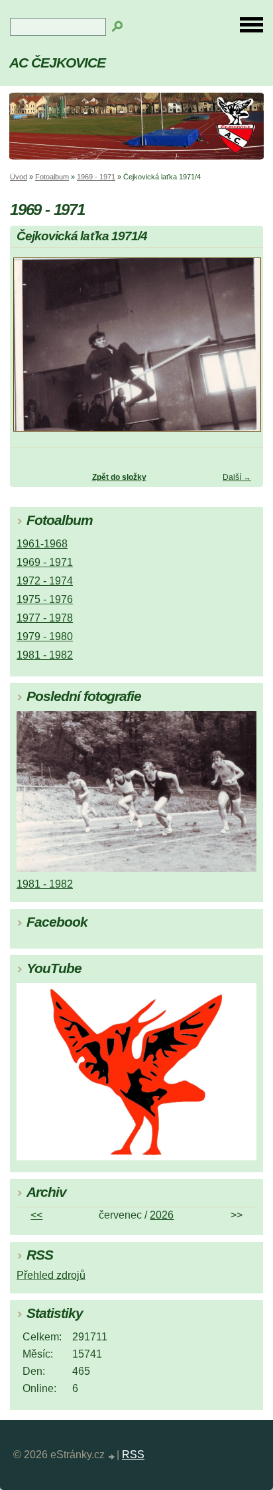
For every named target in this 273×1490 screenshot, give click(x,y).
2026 (162, 1215)
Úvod (18, 177)
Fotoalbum (52, 177)
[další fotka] (241, 350)
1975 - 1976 (45, 599)
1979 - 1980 (45, 636)
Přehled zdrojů (51, 1275)
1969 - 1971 (96, 177)
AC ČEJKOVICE (57, 62)
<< (36, 1215)
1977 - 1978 (45, 618)
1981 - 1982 (45, 655)
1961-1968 (42, 543)
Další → (237, 477)
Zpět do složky (119, 477)
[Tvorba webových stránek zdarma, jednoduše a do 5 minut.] (112, 1457)
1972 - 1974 (45, 580)
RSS (133, 1454)
